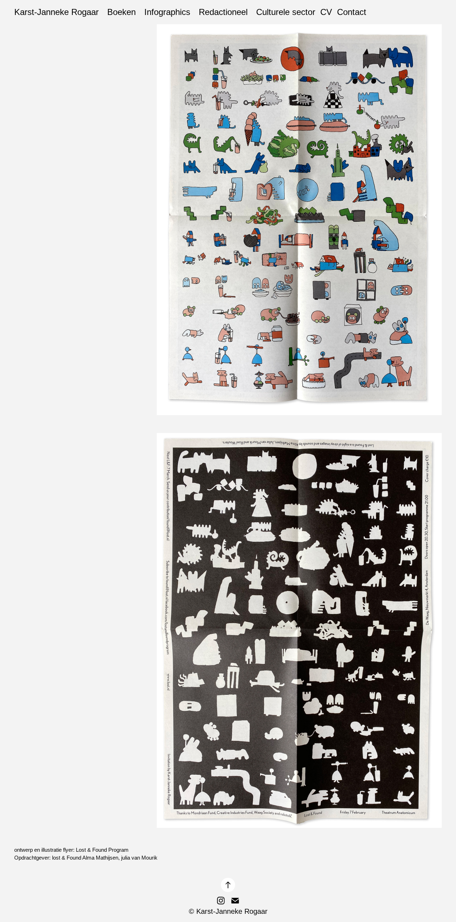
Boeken (121, 12)
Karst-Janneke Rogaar (56, 12)
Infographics (167, 12)
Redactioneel (223, 12)
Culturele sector (285, 12)
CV (326, 12)
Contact (351, 12)
